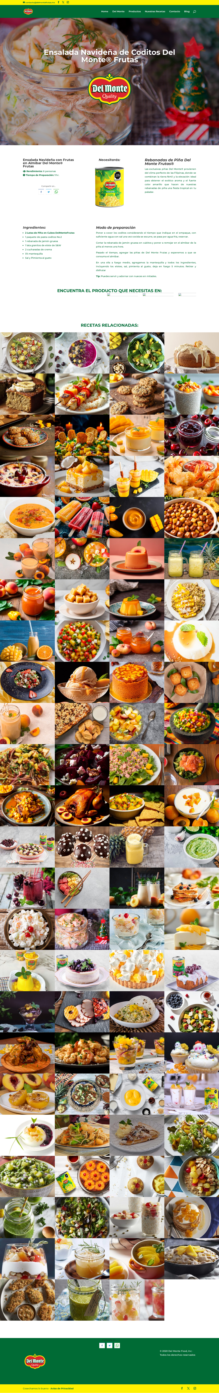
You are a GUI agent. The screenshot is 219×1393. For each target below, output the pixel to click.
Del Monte (118, 11)
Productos (135, 11)
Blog (187, 11)
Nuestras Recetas (155, 11)
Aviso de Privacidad (62, 1388)
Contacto (174, 11)
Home (104, 11)
